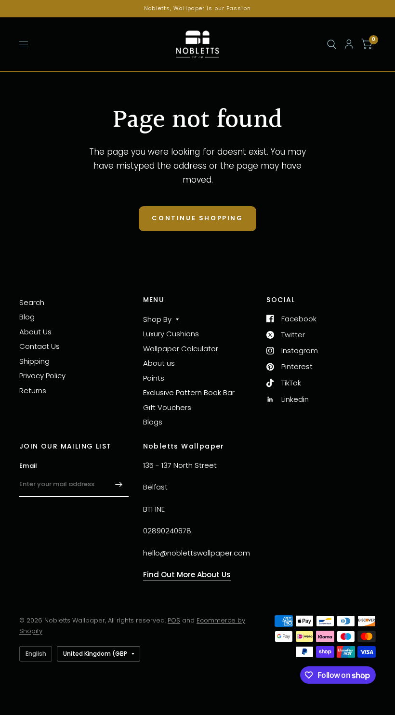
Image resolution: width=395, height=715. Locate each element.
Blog (27, 317)
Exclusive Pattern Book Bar (189, 392)
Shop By (157, 319)
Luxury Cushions (171, 334)
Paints (153, 378)
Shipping (34, 361)
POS (174, 620)
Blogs (152, 422)
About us (159, 363)
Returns (32, 390)
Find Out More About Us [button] (187, 574)
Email (28, 465)
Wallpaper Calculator (180, 349)
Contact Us (39, 346)
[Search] (332, 44)
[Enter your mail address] (119, 484)
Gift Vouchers (167, 407)
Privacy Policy (42, 376)
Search (31, 302)
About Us (35, 332)
